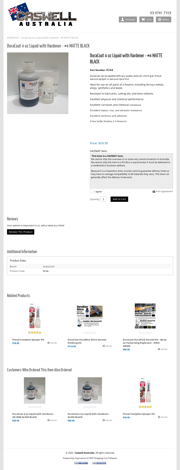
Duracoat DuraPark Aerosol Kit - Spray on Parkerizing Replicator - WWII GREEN (144, 343)
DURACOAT (13, 37)
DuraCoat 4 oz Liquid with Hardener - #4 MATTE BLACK (49, 37)
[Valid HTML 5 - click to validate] (81, 463)
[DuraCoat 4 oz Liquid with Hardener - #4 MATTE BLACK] (46, 83)
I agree (98, 191)
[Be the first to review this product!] (89, 332)
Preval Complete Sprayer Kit (28, 339)
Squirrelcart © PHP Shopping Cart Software (96, 458)
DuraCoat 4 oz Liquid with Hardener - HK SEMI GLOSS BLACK (33, 415)
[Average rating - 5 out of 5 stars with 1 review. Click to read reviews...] (34, 332)
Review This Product (21, 232)
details (53, 342)
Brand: (13, 266)
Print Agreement (164, 191)
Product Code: (17, 271)
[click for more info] (90, 316)
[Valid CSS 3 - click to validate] (99, 463)
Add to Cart (119, 199)
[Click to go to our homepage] (44, 16)
